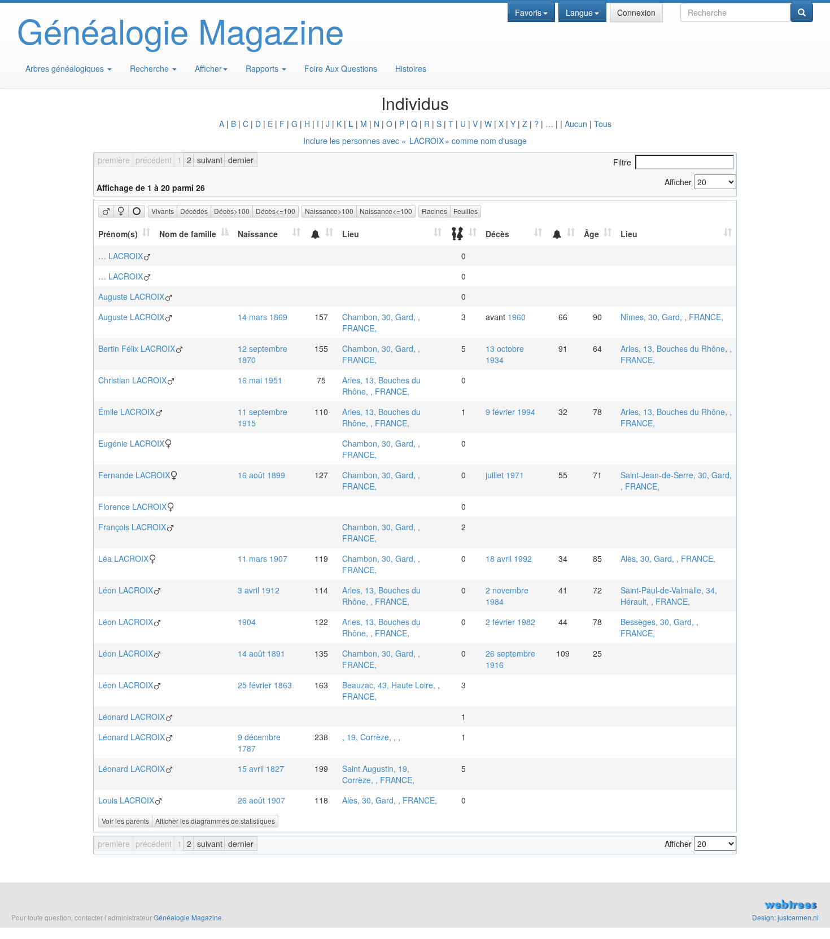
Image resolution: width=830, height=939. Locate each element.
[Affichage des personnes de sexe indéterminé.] (136, 211)
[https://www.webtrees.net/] (622, 905)
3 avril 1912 (258, 590)
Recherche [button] (150, 68)
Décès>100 (232, 211)
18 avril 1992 (509, 558)
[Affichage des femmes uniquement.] (121, 211)
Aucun (576, 123)
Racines (434, 211)
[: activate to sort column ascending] (321, 234)
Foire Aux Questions (340, 68)
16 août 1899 (261, 475)
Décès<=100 (275, 211)
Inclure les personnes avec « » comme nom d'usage (415, 140)
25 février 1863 (265, 685)
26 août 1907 (261, 800)
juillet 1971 (505, 475)
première (114, 159)
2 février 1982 (510, 621)
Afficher (208, 68)
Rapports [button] (263, 68)
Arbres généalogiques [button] (65, 68)
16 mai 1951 (260, 380)
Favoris (528, 12)
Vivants (162, 211)
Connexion (636, 12)
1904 (247, 621)
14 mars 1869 (262, 316)
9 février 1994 (510, 411)
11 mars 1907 (262, 558)
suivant (209, 159)
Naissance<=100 (386, 211)
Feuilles (465, 211)
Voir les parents (125, 821)
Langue (579, 12)
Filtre (622, 162)
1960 (517, 316)
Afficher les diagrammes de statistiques (215, 821)
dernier (241, 159)
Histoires (410, 68)
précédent (154, 159)
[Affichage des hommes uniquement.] (106, 211)
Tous (602, 123)
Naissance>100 (329, 211)
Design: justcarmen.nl (785, 917)
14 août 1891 (261, 653)
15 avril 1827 (261, 768)
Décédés (194, 211)
